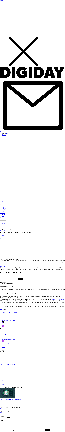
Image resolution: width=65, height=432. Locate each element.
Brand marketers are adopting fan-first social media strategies (8, 339)
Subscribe (1, 131)
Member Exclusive (2, 380)
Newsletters (3, 216)
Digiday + (3, 201)
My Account (1, 213)
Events (2, 202)
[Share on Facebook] (1, 309)
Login (3, 131)
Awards (2, 203)
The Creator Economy (4, 316)
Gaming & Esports (4, 210)
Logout (4, 213)
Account (1, 412)
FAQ (2, 134)
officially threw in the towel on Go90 (47, 262)
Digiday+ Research (4, 225)
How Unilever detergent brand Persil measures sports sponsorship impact (9, 343)
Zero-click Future (3, 347)
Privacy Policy (3, 428)
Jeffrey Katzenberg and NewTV (22, 305)
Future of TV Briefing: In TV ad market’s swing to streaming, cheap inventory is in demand (10, 399)
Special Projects (3, 214)
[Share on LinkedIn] (0, 309)
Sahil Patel (2, 234)
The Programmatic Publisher (5, 207)
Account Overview (4, 135)
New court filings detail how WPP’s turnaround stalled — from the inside (9, 312)
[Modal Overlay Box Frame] (32, 276)
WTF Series (3, 215)
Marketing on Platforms (4, 208)
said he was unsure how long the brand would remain (58, 299)
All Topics (3, 211)
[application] (32, 430)
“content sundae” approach (13, 294)
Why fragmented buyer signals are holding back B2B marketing (8, 320)
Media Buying (3, 223)
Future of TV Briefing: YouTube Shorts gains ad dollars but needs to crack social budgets (10, 364)
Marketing (3, 222)
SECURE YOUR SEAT (3, 230)
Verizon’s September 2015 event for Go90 (10, 258)
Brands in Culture (3, 209)
